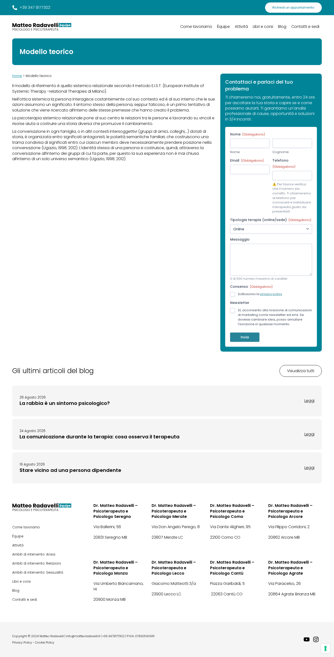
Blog (282, 26)
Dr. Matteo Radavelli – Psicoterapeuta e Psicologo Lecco (174, 568)
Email (247, 160)
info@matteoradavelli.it (83, 636)
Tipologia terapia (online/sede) (270, 219)
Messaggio (240, 239)
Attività (241, 26)
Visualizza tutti (300, 371)
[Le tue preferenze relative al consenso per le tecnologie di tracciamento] (325, 648)
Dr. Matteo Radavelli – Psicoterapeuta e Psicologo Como (232, 511)
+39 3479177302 (113, 636)
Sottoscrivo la (260, 294)
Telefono (283, 163)
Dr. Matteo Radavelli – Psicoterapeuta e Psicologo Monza (115, 568)
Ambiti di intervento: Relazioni (36, 563)
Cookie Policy (44, 643)
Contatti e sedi (305, 26)
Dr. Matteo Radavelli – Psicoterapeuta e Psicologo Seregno (115, 511)
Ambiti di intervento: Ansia (33, 554)
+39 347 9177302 (35, 7)
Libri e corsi (263, 26)
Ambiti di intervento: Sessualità (37, 572)
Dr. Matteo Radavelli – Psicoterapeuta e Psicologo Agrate (290, 568)
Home (17, 76)
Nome (235, 152)
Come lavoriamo (196, 26)
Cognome (280, 152)
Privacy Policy (22, 643)
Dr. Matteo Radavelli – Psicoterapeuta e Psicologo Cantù (232, 568)
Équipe (223, 26)
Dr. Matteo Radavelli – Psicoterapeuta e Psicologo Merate (174, 511)
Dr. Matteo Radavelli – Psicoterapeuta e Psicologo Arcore (290, 511)
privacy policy (271, 294)
